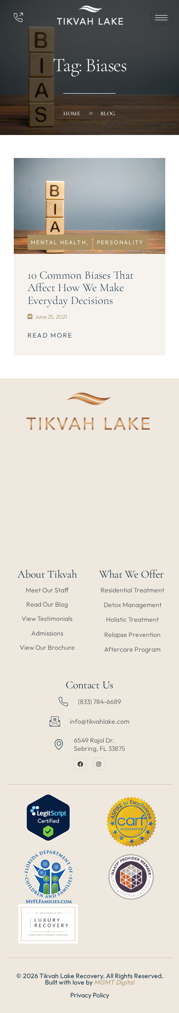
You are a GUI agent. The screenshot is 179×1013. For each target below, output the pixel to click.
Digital (125, 982)
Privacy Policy (89, 995)
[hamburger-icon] (161, 17)
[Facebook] (80, 764)
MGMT (105, 982)
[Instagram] (99, 764)
